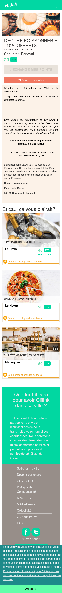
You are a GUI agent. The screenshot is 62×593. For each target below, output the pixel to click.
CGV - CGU (25, 481)
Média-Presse (26, 504)
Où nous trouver (27, 516)
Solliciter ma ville (28, 468)
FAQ (20, 523)
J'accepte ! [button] (31, 588)
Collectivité (24, 510)
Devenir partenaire (29, 474)
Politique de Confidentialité (26, 489)
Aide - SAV (24, 498)
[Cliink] (11, 4)
